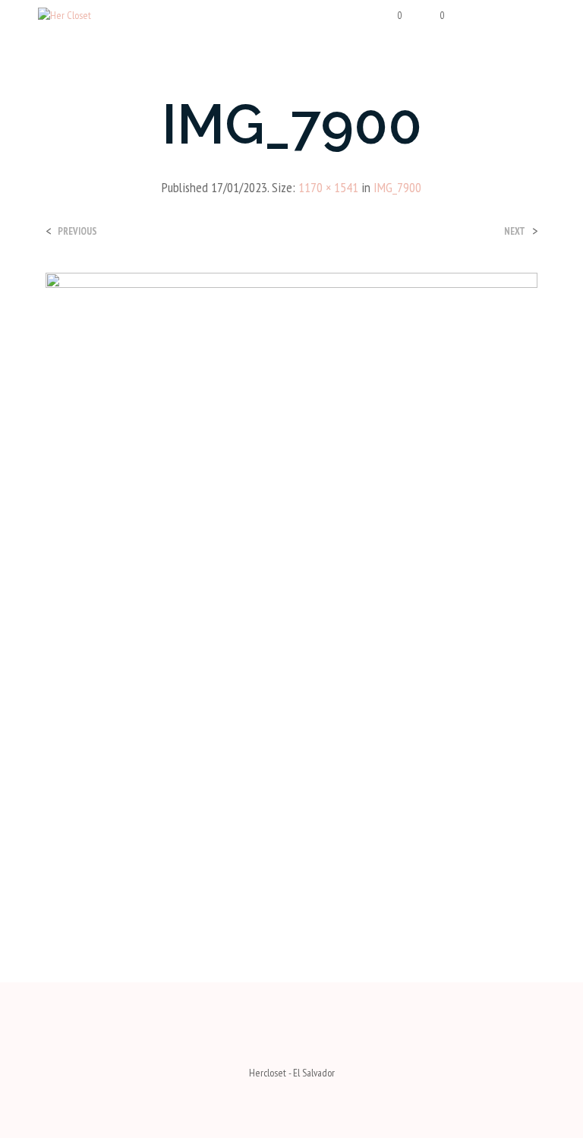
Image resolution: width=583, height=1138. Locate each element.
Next (514, 231)
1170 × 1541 (328, 187)
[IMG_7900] (291, 595)
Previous (77, 231)
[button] (389, 16)
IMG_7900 (397, 187)
